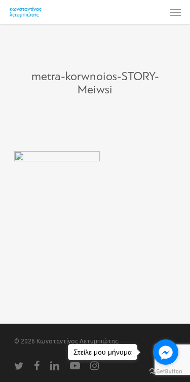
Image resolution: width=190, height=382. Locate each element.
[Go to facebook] (165, 352)
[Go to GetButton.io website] (165, 371)
